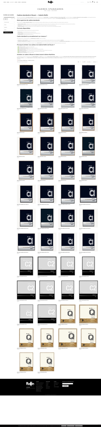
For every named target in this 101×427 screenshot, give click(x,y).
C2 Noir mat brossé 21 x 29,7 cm (22, 276)
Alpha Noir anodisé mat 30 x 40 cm (22, 228)
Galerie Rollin (46, 17)
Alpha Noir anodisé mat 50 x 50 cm (22, 252)
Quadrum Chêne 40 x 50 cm (83, 348)
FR (97, 2)
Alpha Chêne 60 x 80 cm (83, 180)
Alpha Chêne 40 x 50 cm (21, 180)
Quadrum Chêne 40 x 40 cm (63, 348)
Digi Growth (54, 394)
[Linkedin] (29, 387)
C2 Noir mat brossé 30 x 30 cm (42, 276)
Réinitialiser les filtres (8, 32)
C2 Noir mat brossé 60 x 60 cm (42, 324)
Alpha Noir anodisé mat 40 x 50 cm (64, 228)
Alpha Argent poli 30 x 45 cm (21, 108)
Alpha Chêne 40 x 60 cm (42, 180)
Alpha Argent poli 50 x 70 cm (63, 108)
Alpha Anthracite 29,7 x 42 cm (42, 84)
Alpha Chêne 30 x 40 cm (62, 156)
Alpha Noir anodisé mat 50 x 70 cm (43, 252)
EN (96, 2)
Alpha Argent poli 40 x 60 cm (42, 108)
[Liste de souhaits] (27, 76)
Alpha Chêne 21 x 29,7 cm (83, 132)
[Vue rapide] (25, 76)
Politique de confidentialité (78, 425)
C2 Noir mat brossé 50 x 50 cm (84, 300)
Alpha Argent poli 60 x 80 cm (84, 108)
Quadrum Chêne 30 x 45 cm (42, 348)
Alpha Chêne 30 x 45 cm (83, 156)
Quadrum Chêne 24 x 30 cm (62, 324)
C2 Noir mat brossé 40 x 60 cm (63, 300)
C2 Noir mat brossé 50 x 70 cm (22, 324)
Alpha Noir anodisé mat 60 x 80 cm (64, 252)
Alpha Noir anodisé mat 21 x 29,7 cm (23, 204)
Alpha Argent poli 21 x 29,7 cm (84, 84)
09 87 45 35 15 (41, 384)
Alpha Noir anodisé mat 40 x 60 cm (85, 228)
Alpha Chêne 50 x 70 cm (62, 180)
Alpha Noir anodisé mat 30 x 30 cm (84, 204)
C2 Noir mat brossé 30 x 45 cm (84, 276)
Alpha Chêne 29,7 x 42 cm (42, 156)
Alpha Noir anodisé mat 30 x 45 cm (43, 228)
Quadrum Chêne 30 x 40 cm (21, 348)
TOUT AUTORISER (64, 425)
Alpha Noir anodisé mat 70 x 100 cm (85, 252)
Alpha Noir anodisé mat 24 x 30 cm (43, 204)
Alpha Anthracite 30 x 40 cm (63, 84)
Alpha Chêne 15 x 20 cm (41, 132)
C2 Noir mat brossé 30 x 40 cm (63, 276)
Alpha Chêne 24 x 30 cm (21, 156)
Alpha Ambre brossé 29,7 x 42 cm (22, 84)
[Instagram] (26, 387)
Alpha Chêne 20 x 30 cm (62, 132)
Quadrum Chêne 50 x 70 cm (21, 372)
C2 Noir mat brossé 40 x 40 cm (22, 300)
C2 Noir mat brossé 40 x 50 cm (42, 300)
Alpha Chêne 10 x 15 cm (20, 132)
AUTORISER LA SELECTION (70, 425)
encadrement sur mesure (35, 38)
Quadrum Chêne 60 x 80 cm (42, 372)
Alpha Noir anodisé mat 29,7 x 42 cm (64, 204)
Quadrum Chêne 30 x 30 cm (83, 324)
